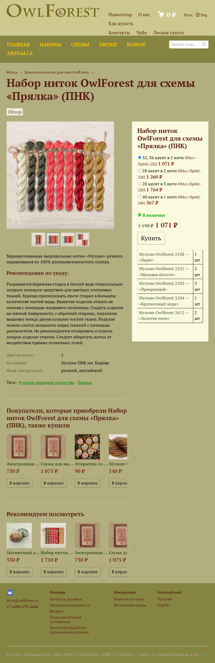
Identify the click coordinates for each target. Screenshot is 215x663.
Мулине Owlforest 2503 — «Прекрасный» (164, 286)
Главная (18, 45)
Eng (203, 14)
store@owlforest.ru (22, 600)
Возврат (57, 611)
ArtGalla (20, 53)
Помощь (57, 592)
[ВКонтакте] (10, 594)
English (163, 605)
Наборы (50, 45)
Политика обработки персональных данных (69, 629)
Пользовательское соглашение (66, 619)
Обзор (15, 112)
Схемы (80, 45)
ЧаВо (141, 33)
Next (134, 458)
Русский (165, 599)
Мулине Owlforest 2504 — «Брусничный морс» (164, 301)
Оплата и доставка (66, 599)
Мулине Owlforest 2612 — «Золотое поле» (164, 315)
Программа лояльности (70, 605)
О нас (144, 15)
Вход (188, 14)
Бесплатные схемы (130, 605)
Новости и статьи (129, 599)
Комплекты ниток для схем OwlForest (57, 72)
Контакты (119, 33)
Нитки (108, 45)
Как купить (121, 23)
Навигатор (120, 15)
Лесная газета (168, 33)
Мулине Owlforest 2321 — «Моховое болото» (164, 271)
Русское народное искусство (46, 382)
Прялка (84, 382)
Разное (136, 45)
